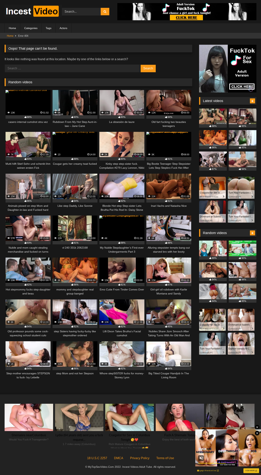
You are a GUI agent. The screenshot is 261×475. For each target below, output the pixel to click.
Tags (48, 28)
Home (12, 28)
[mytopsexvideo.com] (33, 12)
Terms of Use (165, 458)
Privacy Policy (139, 458)
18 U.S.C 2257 (97, 458)
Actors (63, 28)
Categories (30, 28)
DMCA (118, 458)
